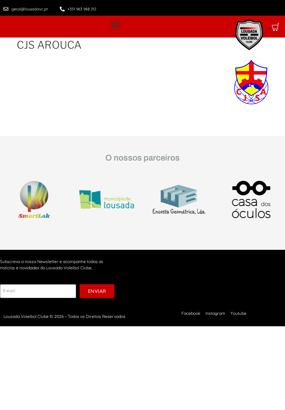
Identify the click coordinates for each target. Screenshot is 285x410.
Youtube (238, 313)
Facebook (190, 313)
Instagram (215, 313)
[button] (115, 25)
